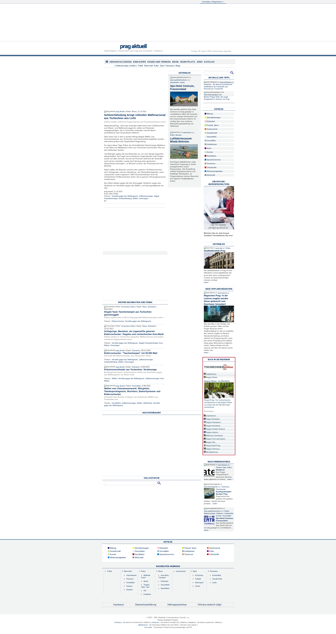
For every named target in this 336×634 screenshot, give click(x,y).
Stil (145, 591)
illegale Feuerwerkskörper (148, 343)
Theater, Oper (221, 467)
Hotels (182, 82)
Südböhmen (211, 374)
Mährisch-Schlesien (214, 436)
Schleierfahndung (125, 198)
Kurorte (209, 152)
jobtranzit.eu (143, 625)
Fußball (198, 579)
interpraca (192, 622)
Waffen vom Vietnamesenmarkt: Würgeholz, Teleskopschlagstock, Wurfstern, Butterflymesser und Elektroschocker (132, 391)
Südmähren (211, 416)
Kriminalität (136, 386)
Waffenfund (147, 403)
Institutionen (211, 144)
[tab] (219, 373)
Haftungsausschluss (177, 604)
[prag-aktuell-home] (106, 62)
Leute (214, 583)
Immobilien (211, 140)
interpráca (155, 622)
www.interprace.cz (227, 82)
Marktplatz (187, 62)
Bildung (209, 114)
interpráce (118, 622)
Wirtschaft (148, 66)
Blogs (177, 66)
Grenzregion (143, 198)
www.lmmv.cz (188, 133)
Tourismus (210, 163)
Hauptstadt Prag (213, 446)
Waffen (135, 198)
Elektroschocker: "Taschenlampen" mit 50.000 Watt (130, 353)
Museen (178, 135)
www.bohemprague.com (213, 95)
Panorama (170, 66)
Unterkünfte (174, 82)
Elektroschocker (118, 321)
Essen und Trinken (159, 62)
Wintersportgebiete (214, 171)
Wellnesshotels (209, 513)
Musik (146, 581)
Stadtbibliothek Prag (214, 251)
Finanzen (129, 579)
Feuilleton (147, 594)
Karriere (129, 586)
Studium (129, 590)
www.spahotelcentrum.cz (179, 80)
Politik (140, 66)
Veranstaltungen (120, 62)
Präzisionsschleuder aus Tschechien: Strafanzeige (130, 369)
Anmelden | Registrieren (212, 2)
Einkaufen (139, 62)
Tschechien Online (128, 307)
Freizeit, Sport (212, 125)
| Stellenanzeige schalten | (126, 66)
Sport (162, 66)
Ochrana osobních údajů (209, 604)
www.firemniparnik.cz (212, 487)
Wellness (219, 513)
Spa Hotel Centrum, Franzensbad (182, 87)
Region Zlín (210, 442)
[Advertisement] (168, 22)
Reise (175, 62)
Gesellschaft (211, 133)
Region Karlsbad (213, 419)
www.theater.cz (223, 465)
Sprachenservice (213, 160)
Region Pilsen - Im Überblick (217, 381)
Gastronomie (211, 129)
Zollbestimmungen (146, 196)
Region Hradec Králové (215, 429)
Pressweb (148, 627)
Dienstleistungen (213, 117)
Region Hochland (213, 426)
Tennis (197, 586)
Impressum (118, 604)
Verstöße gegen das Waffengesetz (125, 196)
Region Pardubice (213, 422)
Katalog (209, 62)
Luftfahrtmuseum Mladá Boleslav (181, 140)
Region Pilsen (211, 377)
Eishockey (199, 575)
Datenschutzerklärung (145, 604)
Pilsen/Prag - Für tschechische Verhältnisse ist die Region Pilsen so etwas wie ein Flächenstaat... (218, 402)
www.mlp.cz (219, 248)
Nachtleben (211, 156)
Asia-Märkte (116, 403)
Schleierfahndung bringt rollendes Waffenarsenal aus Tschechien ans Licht (135, 117)
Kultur (156, 66)
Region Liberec (212, 432)
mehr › (206, 282)
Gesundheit (211, 137)
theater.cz (220, 470)
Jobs (200, 62)
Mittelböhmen (212, 452)
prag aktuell (133, 46)
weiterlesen (209, 407)
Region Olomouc (213, 449)
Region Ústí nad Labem (215, 439)
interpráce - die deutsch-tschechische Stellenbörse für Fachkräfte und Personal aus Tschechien (218, 87)
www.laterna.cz (223, 293)
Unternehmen (131, 575)
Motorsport (199, 583)
